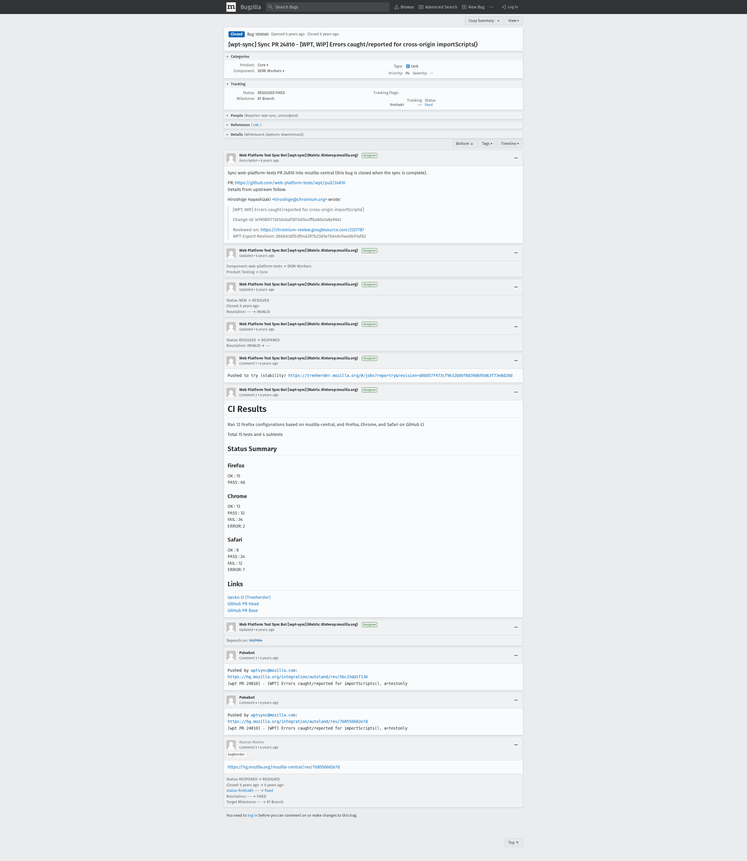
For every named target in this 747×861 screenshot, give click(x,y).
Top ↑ (513, 842)
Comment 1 (248, 363)
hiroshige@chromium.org (299, 199)
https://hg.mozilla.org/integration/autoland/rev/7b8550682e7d (298, 721)
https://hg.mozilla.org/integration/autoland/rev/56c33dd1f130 (298, 676)
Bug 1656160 (258, 34)
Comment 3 (248, 658)
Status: (249, 93)
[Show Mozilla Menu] (231, 7)
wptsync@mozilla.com (273, 670)
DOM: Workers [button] (271, 71)
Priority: (396, 73)
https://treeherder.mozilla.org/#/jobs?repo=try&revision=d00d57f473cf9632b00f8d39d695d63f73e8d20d (400, 375)
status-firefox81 (239, 790)
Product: (247, 65)
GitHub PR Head (243, 603)
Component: (244, 71)
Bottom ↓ (465, 143)
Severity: (420, 73)
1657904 (255, 640)
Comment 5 (248, 747)
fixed (429, 105)
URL (256, 125)
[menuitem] (404, 7)
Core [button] (263, 65)
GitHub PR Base (243, 610)
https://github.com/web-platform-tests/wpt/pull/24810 (290, 182)
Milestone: (246, 98)
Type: (398, 66)
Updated (246, 256)
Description (248, 161)
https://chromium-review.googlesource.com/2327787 (312, 229)
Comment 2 (248, 395)
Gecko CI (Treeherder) (249, 597)
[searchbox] (328, 7)
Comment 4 (248, 703)
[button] (509, 7)
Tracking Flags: (386, 93)
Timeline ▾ (510, 143)
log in (253, 815)
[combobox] (328, 7)
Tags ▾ (487, 143)
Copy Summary (481, 20)
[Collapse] (516, 158)
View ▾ (513, 20)
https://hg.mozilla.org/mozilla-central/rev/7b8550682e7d (284, 767)
